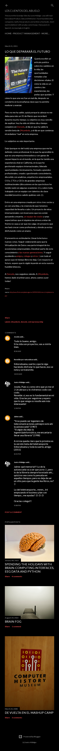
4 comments (17, 576)
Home (8, 33)
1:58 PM (17, 408)
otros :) (36, 256)
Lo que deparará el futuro (27, 51)
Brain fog (13, 621)
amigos (19, 256)
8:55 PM (17, 454)
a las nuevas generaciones (30, 252)
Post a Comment (13, 512)
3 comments (17, 717)
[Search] (52, 5)
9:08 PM (17, 505)
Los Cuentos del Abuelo (22, 10)
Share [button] (7, 318)
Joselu (16, 337)
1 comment (16, 626)
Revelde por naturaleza (23, 359)
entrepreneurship (35, 322)
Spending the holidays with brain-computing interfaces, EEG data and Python (29, 567)
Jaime (16, 416)
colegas (27, 256)
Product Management (26, 33)
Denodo (21, 126)
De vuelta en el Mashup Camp (29, 712)
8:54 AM (17, 351)
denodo (24, 322)
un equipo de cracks (33, 216)
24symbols (25, 130)
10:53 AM (18, 374)
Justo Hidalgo (19, 382)
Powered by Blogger (32, 736)
